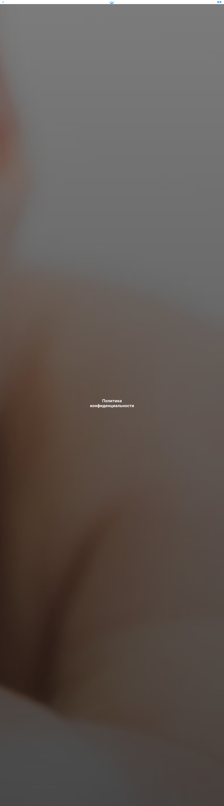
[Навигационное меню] (3, 2)
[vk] (218, 2)
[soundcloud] (220, 2)
